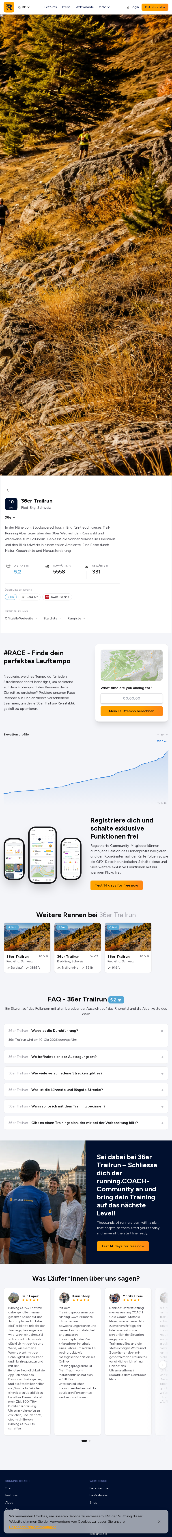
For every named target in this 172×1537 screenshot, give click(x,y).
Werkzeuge (98, 1481)
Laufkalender (99, 1495)
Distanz (19, 565)
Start (9, 1488)
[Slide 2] (89, 1441)
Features (51, 7)
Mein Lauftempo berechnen (131, 711)
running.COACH (17, 1481)
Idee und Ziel (99, 1534)
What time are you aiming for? (126, 688)
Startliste (50, 618)
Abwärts (98, 565)
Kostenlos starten (155, 7)
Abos (9, 1502)
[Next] (163, 1365)
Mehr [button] (102, 7)
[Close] (159, 1521)
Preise (66, 7)
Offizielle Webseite (19, 618)
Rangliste (74, 618)
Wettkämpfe (85, 7)
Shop (93, 1502)
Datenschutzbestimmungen (32, 1527)
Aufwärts (60, 565)
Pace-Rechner (99, 1488)
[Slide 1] (84, 1441)
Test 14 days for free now (116, 885)
